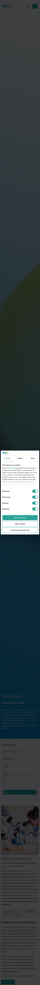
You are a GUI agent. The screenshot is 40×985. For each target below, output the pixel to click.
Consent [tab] (7, 458)
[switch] (35, 497)
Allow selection (20, 524)
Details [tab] (20, 458)
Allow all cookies (20, 517)
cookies (10, 468)
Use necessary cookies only (20, 530)
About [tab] (33, 458)
